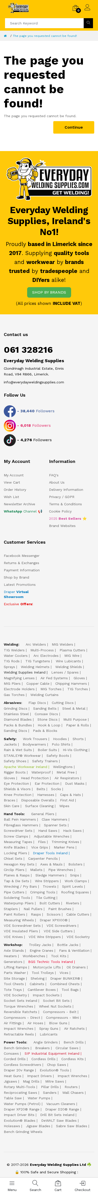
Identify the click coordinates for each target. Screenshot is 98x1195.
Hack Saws (72, 831)
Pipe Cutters (14, 892)
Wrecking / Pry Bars (20, 886)
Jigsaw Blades (38, 1126)
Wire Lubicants (68, 661)
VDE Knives (13, 937)
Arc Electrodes (46, 656)
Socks (56, 789)
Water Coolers (16, 656)
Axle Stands (14, 950)
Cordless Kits (72, 1059)
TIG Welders (14, 650)
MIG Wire (71, 656)
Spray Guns (48, 1028)
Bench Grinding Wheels (23, 1132)
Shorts (78, 739)
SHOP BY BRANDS (49, 292)
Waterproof (41, 772)
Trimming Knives (65, 842)
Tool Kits (58, 956)
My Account (14, 475)
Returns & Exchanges (21, 563)
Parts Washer (15, 973)
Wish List (11, 497)
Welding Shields (68, 667)
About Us (57, 482)
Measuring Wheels (19, 920)
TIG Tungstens (37, 661)
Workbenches (34, 956)
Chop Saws (56, 1065)
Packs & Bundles (18, 725)
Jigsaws (10, 1081)
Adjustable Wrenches (51, 836)
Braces (9, 800)
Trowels (49, 886)
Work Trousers (35, 739)
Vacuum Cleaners (60, 1104)
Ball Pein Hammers (20, 819)
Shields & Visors (17, 789)
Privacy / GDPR (61, 497)
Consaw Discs (46, 714)
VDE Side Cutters (58, 931)
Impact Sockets (46, 995)
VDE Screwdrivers (61, 926)
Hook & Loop (49, 725)
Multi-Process (42, 650)
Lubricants (49, 1034)
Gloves (79, 678)
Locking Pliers (15, 853)
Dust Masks (74, 783)
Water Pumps (39, 1098)
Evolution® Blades (19, 1120)
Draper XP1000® (54, 920)
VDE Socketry (78, 937)
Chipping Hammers (71, 683)
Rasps (36, 914)
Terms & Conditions (65, 504)
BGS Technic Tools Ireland (50, 962)
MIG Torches (51, 689)
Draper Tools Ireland (50, 853)
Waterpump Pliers (19, 903)
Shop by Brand (16, 577)
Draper (16, 594)
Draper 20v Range (19, 1070)
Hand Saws (47, 831)
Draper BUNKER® (65, 978)
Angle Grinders (45, 1042)
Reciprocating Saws (20, 1093)
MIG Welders (62, 644)
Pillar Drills (50, 1087)
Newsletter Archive (19, 504)
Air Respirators (67, 778)
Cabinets (37, 984)
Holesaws (12, 1126)
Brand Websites (62, 526)
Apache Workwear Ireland (25, 767)
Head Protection (35, 778)
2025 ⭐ (68, 518)
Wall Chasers (73, 1093)
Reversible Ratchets (20, 1012)
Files (42, 842)
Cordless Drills (43, 1059)
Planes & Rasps (17, 875)
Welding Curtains (44, 695)
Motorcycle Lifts (47, 967)
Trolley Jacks (40, 945)
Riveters (72, 903)
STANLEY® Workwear (22, 756)
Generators (13, 962)
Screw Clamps (16, 836)
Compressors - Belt (59, 1012)
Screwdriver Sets (18, 831)
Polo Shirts (61, 744)
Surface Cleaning (39, 806)
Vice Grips (39, 847)
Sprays (9, 667)
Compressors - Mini (62, 1018)
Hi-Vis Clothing (75, 750)
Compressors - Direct (22, 1018)
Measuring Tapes (18, 842)
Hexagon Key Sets (19, 864)
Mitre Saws (54, 1081)
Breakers (42, 1048)
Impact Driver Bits (19, 1115)
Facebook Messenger (21, 556)
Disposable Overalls (37, 800)
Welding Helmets (35, 667)
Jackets (10, 744)
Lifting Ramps (15, 967)
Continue (74, 127)
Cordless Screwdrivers (22, 1065)
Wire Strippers (47, 881)
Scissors (54, 914)
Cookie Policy (60, 511)
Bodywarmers (34, 744)
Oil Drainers (76, 967)
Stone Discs (47, 719)
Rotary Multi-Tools (19, 1087)
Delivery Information (66, 490)
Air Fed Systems (54, 678)
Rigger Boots (15, 772)
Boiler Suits (47, 750)
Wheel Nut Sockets (55, 1006)
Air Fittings (13, 1023)
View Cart (12, 482)
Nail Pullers (33, 909)
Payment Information (22, 570)
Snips (74, 875)
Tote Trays (13, 990)
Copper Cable (38, 683)
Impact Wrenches (18, 1028)
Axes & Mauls (51, 864)
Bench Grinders (16, 1048)
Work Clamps (76, 881)
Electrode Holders (19, 689)
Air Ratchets (74, 1028)
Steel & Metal (73, 708)
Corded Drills (15, 1059)
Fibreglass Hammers (21, 825)
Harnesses (45, 795)
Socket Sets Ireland (20, 1001)
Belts (40, 789)
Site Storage (14, 978)
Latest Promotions (20, 585)
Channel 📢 (23, 511)
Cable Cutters (77, 914)
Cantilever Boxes (42, 990)
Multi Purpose (75, 719)
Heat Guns (12, 1076)
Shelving (37, 978)
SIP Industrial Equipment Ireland (52, 1053)
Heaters (10, 956)
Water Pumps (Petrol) (22, 1104)
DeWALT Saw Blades (59, 1120)
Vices (64, 973)
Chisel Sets (13, 858)
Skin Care (11, 806)
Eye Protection (16, 783)
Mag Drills (31, 1081)
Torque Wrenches (18, 1006)
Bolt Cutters (49, 903)
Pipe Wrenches (60, 870)
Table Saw (13, 1098)
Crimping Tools (42, 892)
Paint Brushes (59, 909)
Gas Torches (14, 695)
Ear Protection (47, 783)
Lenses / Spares (65, 672)
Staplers (11, 909)
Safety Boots (57, 756)
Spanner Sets (55, 825)
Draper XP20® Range (21, 1109)
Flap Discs (37, 703)
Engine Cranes (41, 950)
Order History (15, 490)
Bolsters (75, 864)
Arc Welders (36, 644)
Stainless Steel (16, 714)
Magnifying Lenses (19, 678)
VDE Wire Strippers (45, 937)
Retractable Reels (19, 1034)
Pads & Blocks (45, 731)
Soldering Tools (17, 898)
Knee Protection (17, 795)
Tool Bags (70, 990)
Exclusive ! (18, 604)
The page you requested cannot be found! (45, 36)
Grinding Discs (15, 708)
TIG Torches (77, 689)
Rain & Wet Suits (18, 750)
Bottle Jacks (67, 945)
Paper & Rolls (77, 725)
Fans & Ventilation (74, 950)
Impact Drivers (39, 1076)
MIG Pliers (12, 683)
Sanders (50, 1093)
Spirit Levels (72, 886)
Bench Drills (74, 1042)
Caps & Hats (70, 795)
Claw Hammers (54, 819)
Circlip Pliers (14, 870)
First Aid (67, 800)
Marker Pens (64, 847)
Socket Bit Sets (56, 1001)
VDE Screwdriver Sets (22, 926)
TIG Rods (12, 661)
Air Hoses (35, 1023)
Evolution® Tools (54, 1070)
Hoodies (60, 739)
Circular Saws (67, 1048)
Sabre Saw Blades (71, 1126)
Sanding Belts (45, 708)
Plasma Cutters (72, 650)
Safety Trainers (45, 761)
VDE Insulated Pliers (21, 931)
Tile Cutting (45, 898)
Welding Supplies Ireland (24, 672)
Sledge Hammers (49, 875)
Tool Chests (14, 984)
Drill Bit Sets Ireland (57, 1115)
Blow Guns (58, 1023)
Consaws (11, 1053)
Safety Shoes (15, 761)
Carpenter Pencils (43, 858)
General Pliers (42, 814)
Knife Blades (14, 847)
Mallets (36, 870)
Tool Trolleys (43, 973)
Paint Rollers (14, 914)
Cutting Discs (63, 703)
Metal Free (66, 772)
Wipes (64, 806)
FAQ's (54, 475)
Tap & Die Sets (16, 881)
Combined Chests (65, 984)
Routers (71, 1087)
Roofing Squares (75, 892)
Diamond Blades (18, 719)
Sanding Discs (15, 731)
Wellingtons (63, 767)
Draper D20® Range (62, 1109)
